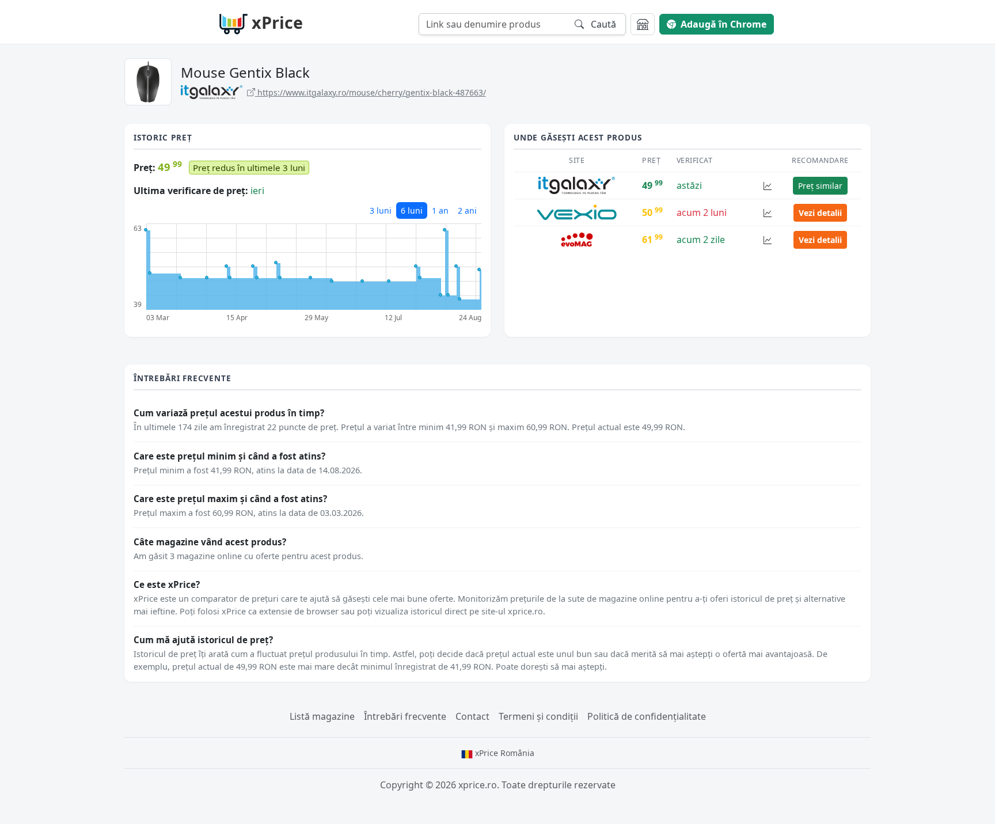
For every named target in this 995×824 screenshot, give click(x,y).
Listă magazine (322, 716)
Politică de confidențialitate (646, 716)
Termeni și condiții (538, 716)
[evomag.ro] (577, 239)
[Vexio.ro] (576, 212)
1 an (440, 210)
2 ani (467, 210)
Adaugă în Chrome (723, 24)
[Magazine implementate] (643, 24)
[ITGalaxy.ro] (576, 185)
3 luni (381, 210)
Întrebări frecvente (405, 716)
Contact (472, 716)
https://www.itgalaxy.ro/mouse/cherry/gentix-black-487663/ (370, 92)
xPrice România (503, 752)
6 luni (412, 210)
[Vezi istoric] (767, 186)
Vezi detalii (820, 212)
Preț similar (820, 185)
